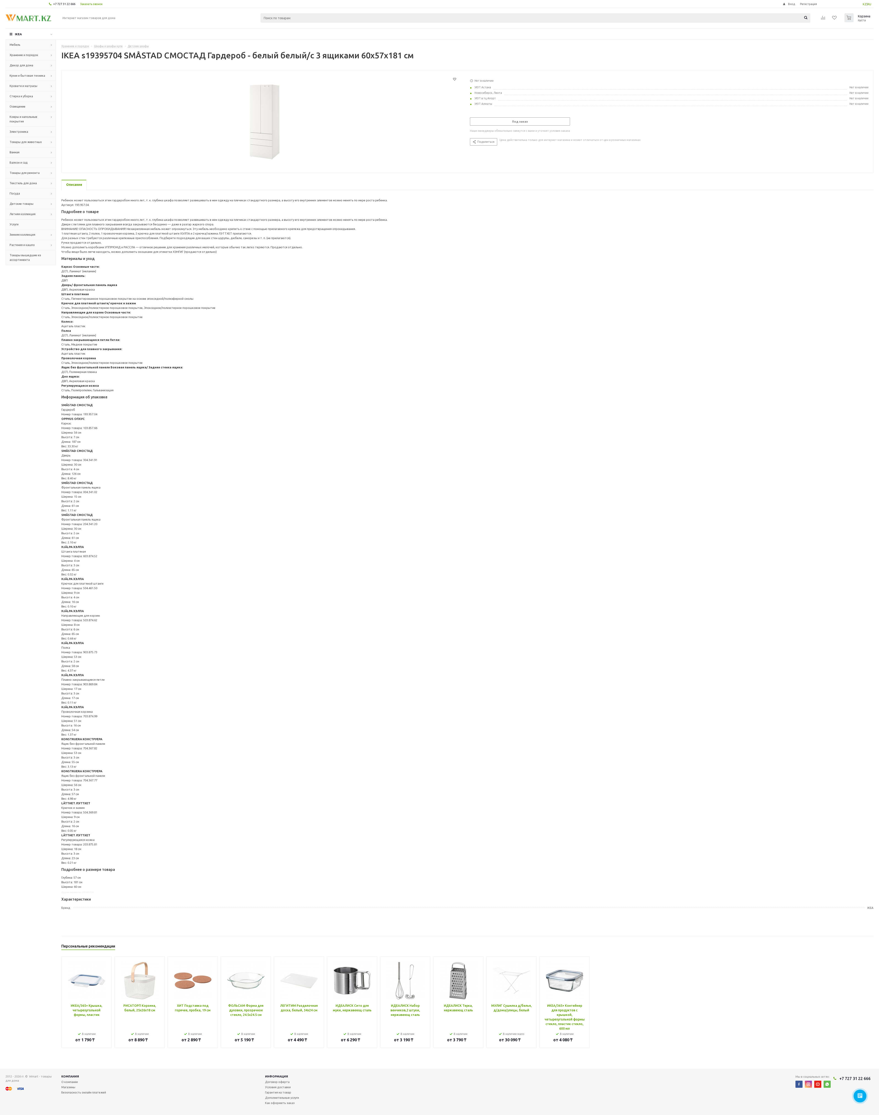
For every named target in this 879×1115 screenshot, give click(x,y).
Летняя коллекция (22, 214)
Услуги (14, 224)
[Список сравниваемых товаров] (823, 19)
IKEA (18, 34)
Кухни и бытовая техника (27, 75)
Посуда (15, 193)
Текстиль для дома (23, 183)
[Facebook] (799, 1084)
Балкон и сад (19, 162)
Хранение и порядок (24, 55)
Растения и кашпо (22, 244)
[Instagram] (808, 1084)
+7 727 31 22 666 (64, 3)
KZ (865, 4)
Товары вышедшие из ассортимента (25, 257)
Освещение (17, 106)
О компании (69, 1081)
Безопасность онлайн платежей (83, 1092)
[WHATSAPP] (827, 1084)
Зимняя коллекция (22, 234)
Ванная (14, 152)
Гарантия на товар (278, 1092)
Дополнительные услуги (282, 1097)
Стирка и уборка (21, 96)
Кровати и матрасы (23, 85)
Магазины (68, 1087)
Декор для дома (21, 65)
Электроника (19, 131)
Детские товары (21, 203)
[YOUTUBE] (817, 1084)
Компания (70, 1076)
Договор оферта (277, 1081)
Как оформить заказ (280, 1102)
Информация (276, 1076)
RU (869, 4)
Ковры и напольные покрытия (23, 119)
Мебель (15, 44)
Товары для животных (26, 141)
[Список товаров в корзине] (858, 21)
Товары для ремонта (25, 172)
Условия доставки (278, 1087)
